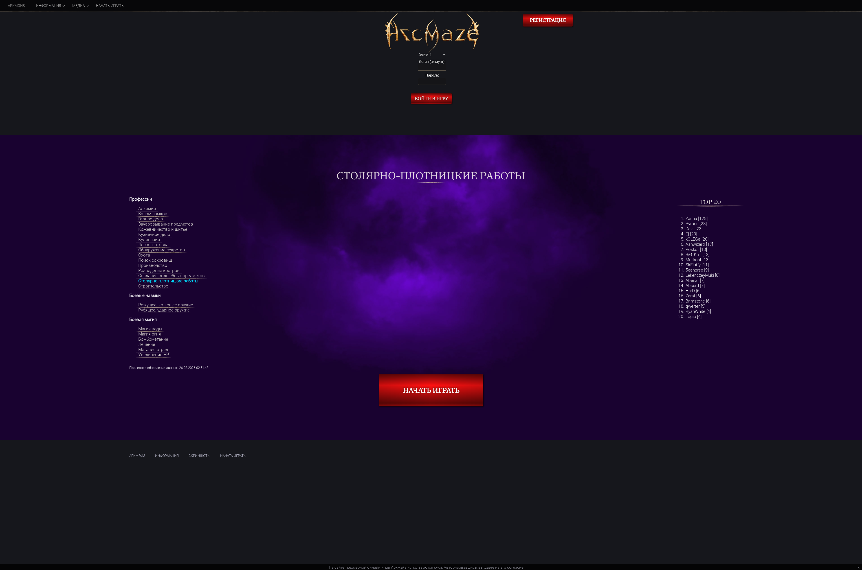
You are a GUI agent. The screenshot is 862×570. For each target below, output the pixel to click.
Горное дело (150, 218)
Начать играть (110, 6)
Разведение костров (159, 270)
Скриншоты (199, 456)
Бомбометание (153, 339)
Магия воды (150, 328)
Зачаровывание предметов (165, 224)
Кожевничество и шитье (162, 229)
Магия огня (149, 334)
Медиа (78, 6)
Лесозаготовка (153, 244)
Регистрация (548, 20)
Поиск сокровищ (155, 260)
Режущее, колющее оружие (165, 304)
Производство (152, 265)
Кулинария (149, 239)
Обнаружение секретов (161, 249)
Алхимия (147, 208)
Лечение (146, 344)
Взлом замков (152, 213)
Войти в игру (431, 98)
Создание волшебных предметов (171, 275)
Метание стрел (153, 349)
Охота (144, 255)
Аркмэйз (16, 6)
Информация (48, 6)
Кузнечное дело (154, 234)
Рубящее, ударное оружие (164, 310)
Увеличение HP (153, 354)
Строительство (153, 286)
